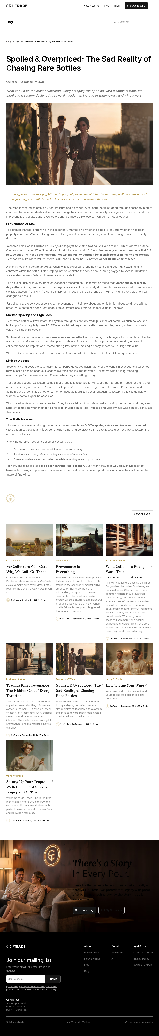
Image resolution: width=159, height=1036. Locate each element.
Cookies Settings (142, 964)
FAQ (86, 964)
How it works (92, 958)
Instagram (117, 952)
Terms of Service (142, 952)
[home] (16, 5)
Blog (86, 971)
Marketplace (91, 952)
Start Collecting (136, 5)
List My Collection (111, 910)
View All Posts (142, 513)
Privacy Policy (140, 958)
